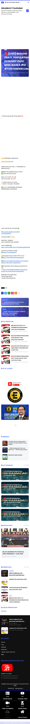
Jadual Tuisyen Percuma (8, 652)
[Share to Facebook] (2, 293)
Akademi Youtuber (12, 8)
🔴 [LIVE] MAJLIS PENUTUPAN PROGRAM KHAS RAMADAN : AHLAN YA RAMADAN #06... (14, 473)
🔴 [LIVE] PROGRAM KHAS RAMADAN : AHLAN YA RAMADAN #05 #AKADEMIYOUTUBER (14, 500)
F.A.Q (2, 644)
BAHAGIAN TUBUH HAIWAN (15, 455)
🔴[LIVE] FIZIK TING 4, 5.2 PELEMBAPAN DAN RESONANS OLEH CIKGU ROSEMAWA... (19, 327)
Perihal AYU (11, 688)
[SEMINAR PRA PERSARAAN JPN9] (4, 584)
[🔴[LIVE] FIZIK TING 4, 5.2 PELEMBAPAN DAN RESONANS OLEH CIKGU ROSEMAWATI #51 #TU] (5, 333)
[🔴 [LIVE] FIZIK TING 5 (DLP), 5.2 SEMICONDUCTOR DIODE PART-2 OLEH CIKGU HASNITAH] (5, 353)
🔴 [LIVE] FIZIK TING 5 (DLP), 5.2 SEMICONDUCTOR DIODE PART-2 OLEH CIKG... (20, 348)
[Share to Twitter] (5, 293)
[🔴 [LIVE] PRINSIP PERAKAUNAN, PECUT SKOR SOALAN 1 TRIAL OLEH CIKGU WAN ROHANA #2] (5, 363)
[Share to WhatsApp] (9, 293)
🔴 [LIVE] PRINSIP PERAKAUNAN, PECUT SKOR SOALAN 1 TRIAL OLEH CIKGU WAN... (20, 358)
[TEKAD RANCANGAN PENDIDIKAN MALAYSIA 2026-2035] (4, 593)
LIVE (5, 49)
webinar (4, 2)
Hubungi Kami (19, 688)
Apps (2, 654)
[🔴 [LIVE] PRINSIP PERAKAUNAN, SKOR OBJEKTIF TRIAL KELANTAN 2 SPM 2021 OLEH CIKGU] (5, 343)
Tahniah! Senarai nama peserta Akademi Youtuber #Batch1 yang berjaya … (17, 443)
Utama (3, 642)
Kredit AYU (4, 649)
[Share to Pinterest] (12, 293)
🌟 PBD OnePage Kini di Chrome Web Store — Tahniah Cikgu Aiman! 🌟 (17, 450)
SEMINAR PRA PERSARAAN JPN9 (18, 579)
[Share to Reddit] (15, 293)
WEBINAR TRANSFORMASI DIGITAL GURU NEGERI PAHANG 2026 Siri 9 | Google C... (13, 554)
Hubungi (3, 647)
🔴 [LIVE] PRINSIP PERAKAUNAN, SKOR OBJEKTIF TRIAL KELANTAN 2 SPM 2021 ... (20, 337)
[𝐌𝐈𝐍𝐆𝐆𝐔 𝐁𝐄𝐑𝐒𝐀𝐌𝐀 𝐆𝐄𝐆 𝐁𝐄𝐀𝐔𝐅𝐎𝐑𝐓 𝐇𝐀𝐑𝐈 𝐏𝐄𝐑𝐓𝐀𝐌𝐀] (7, 3)
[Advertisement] (15, 31)
